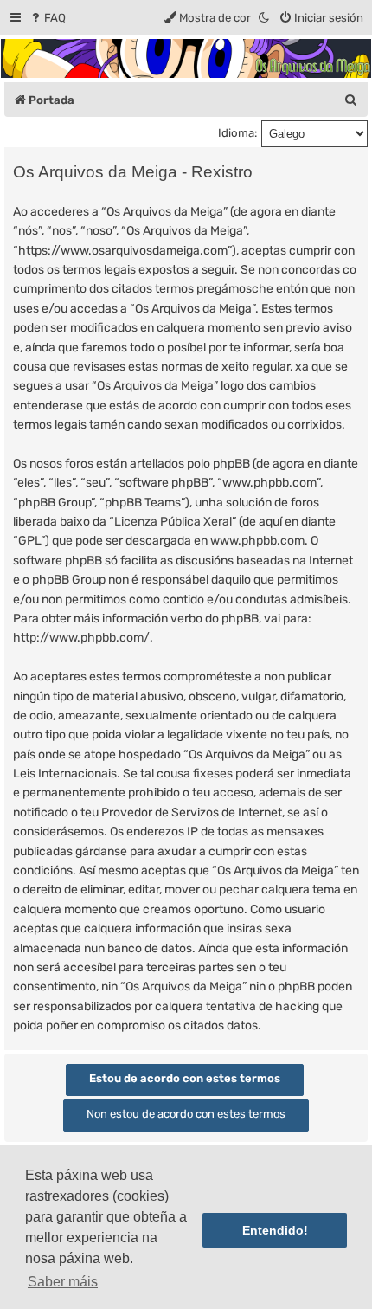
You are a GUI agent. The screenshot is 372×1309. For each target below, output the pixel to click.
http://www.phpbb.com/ (81, 637)
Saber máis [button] (63, 1281)
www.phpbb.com (257, 540)
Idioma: (237, 132)
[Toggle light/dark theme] (265, 17)
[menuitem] (47, 17)
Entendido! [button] (275, 1230)
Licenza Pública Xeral (173, 521)
